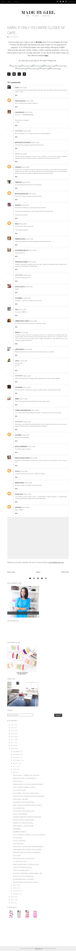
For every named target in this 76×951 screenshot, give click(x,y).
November (16, 754)
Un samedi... (19, 298)
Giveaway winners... (20, 831)
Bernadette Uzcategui (23, 142)
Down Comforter (21, 446)
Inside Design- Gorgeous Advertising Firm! (28, 796)
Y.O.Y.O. (17, 471)
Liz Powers (19, 387)
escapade (18, 435)
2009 (12, 748)
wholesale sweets (21, 261)
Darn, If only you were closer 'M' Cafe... (28, 805)
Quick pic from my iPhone (22, 867)
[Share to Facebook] (9, 74)
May (14, 772)
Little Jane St (20, 286)
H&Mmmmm (17, 828)
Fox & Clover (17, 837)
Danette (18, 205)
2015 (12, 730)
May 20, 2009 (27, 275)
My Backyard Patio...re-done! (23, 879)
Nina (16, 309)
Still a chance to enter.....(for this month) (29, 834)
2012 (12, 739)
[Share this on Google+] (20, 74)
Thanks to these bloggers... (23, 822)
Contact (16, 2)
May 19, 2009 (23, 87)
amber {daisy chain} (22, 321)
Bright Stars (19, 482)
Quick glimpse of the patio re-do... (25, 882)
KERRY (17, 398)
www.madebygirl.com (56, 562)
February (16, 891)
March (15, 888)
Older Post (65, 572)
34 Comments (14, 37)
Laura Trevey (20, 112)
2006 (12, 903)
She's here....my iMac (20, 799)
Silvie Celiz (19, 494)
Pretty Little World (22, 458)
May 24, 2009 (28, 482)
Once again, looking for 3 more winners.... (28, 846)
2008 (12, 897)
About (9, 2)
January (16, 894)
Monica (17, 332)
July (14, 766)
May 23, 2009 (23, 471)
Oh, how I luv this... (20, 861)
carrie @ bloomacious (23, 410)
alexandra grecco (21, 250)
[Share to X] (14, 74)
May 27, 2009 (27, 494)
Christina (18, 182)
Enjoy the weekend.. (20, 814)
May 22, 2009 (31, 446)
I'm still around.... (20, 840)
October (16, 757)
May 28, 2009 (25, 507)
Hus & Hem (16, 855)
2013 (12, 736)
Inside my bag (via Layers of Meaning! (26, 852)
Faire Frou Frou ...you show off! (25, 778)
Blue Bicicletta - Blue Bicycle (24, 858)
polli (17, 223)
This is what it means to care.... (25, 787)
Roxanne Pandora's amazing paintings (27, 816)
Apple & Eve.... (18, 781)
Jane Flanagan (20, 101)
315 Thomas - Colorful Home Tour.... (26, 793)
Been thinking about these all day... (26, 864)
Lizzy (17, 87)
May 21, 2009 (26, 387)
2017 (12, 724)
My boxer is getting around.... (24, 802)
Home (3, 2)
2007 (12, 900)
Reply (16, 95)
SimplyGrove (19, 349)
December (16, 751)
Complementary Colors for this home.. (27, 849)
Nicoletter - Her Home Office (23, 811)
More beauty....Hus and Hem (23, 825)
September (17, 760)
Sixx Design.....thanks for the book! (26, 775)
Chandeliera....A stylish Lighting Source (28, 784)
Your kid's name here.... (21, 870)
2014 (12, 733)
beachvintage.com (21, 193)
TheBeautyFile (20, 239)
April (15, 885)
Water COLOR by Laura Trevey (23, 819)
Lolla (17, 360)
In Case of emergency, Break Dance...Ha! (27, 873)
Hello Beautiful (19, 808)
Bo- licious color (19, 790)
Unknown (18, 167)
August (15, 763)
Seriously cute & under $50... (23, 876)
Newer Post (11, 572)
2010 (12, 745)
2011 (12, 742)
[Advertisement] (22, 933)
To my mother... (19, 843)
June (14, 769)
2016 (12, 727)
